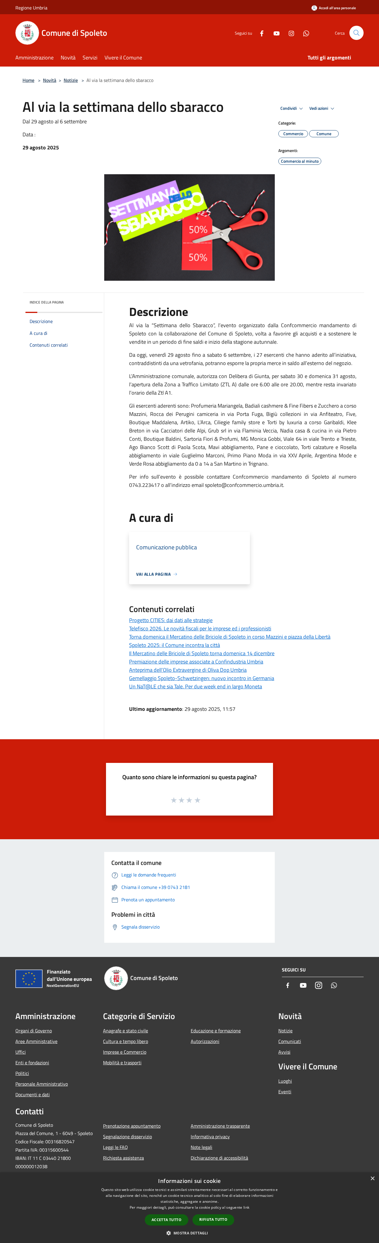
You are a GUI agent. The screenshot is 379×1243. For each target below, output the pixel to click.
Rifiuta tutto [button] (213, 1219)
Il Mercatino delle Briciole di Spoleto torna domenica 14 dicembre (201, 653)
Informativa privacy (210, 1136)
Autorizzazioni (205, 1041)
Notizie (71, 80)
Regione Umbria (31, 7)
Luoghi (285, 1080)
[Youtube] (274, 33)
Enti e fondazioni (32, 1062)
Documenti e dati (32, 1094)
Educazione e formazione (216, 1030)
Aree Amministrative (36, 1041)
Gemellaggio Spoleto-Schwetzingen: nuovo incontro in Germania (201, 678)
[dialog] (189, 1207)
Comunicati (289, 1041)
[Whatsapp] (304, 33)
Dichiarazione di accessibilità (219, 1157)
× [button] (372, 1178)
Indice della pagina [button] (47, 302)
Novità (49, 80)
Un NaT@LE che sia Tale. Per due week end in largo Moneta (195, 686)
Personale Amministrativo (41, 1083)
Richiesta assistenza (123, 1157)
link (246, 1207)
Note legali (201, 1147)
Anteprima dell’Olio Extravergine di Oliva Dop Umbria (188, 670)
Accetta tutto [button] (167, 1219)
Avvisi (284, 1051)
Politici (22, 1073)
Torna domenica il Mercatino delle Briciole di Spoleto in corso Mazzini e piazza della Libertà (229, 637)
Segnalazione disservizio (127, 1136)
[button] (189, 1233)
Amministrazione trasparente (220, 1125)
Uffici (20, 1051)
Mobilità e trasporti (122, 1062)
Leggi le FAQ (115, 1147)
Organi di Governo (33, 1030)
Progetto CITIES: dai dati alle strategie (171, 620)
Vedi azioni (319, 108)
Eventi (284, 1091)
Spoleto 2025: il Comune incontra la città (174, 645)
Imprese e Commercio (124, 1051)
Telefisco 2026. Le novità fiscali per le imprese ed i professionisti (200, 628)
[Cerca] (356, 33)
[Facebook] (259, 33)
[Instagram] (289, 33)
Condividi (289, 108)
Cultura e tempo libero (125, 1041)
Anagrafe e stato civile (125, 1030)
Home (28, 80)
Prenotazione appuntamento (131, 1125)
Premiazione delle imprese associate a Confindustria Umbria (196, 662)
